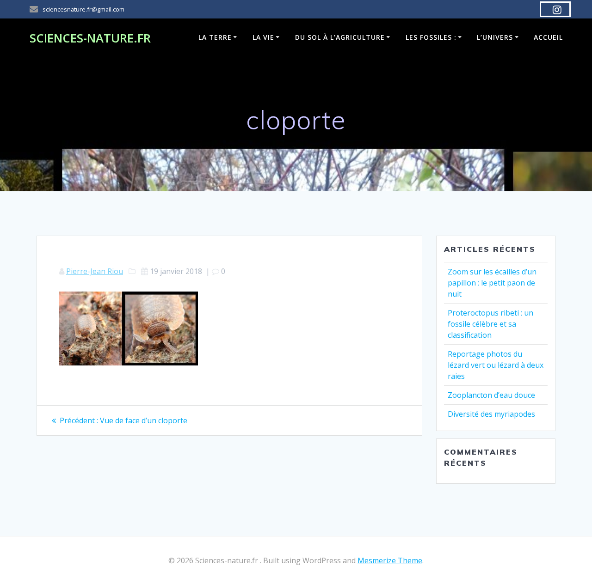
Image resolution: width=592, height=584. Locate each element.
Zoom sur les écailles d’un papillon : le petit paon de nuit (492, 283)
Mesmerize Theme (390, 560)
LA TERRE (215, 37)
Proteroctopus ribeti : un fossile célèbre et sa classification (490, 324)
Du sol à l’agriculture (340, 37)
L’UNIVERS (495, 37)
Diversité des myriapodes (491, 414)
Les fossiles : (431, 37)
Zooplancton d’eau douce (491, 395)
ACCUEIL (548, 37)
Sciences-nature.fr (90, 38)
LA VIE (263, 37)
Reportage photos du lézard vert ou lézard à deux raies (495, 365)
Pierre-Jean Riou (94, 271)
